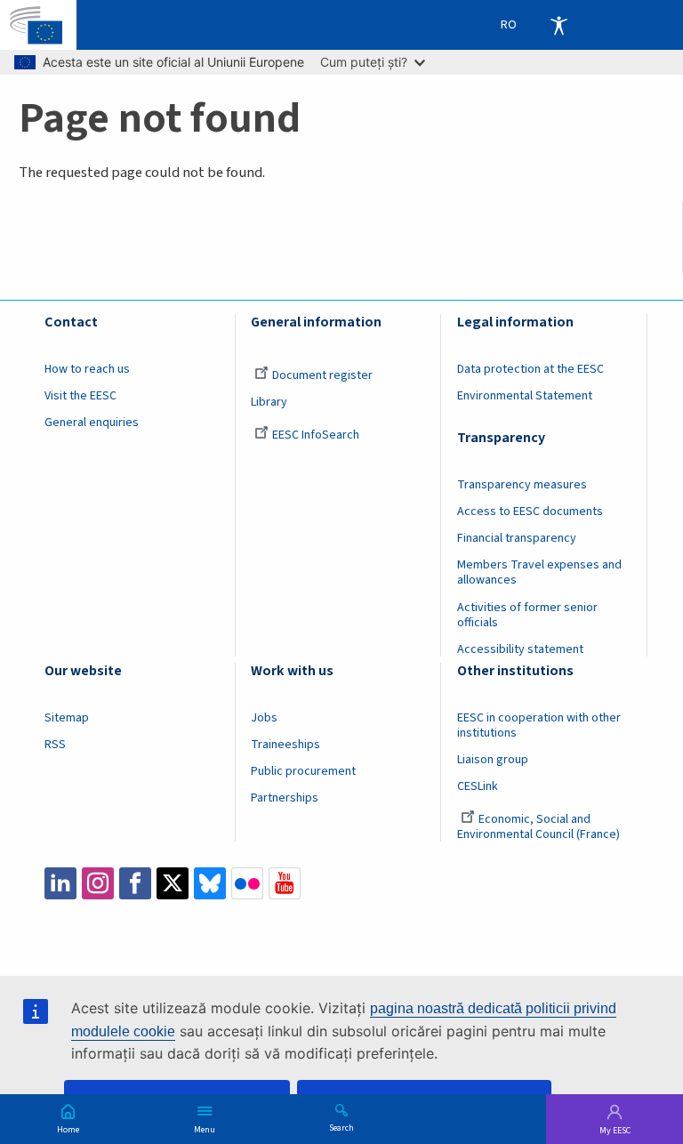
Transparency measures (522, 485)
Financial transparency (516, 538)
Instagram (98, 883)
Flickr (247, 883)
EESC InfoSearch (315, 435)
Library (269, 402)
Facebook (135, 883)
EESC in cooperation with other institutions (539, 725)
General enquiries (91, 422)
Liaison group (492, 760)
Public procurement (303, 771)
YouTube (285, 883)
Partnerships (284, 798)
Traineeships (285, 744)
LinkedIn (60, 883)
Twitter (173, 883)
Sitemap (66, 718)
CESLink (477, 786)
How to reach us (87, 369)
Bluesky (210, 883)
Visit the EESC (80, 396)
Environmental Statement (524, 396)
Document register (322, 375)
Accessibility (558, 25)
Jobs (264, 718)
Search (341, 1127)
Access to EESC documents (530, 511)
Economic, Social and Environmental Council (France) (540, 826)
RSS (55, 744)
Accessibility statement (520, 649)
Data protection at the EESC (530, 369)
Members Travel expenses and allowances (539, 572)
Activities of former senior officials (527, 615)
